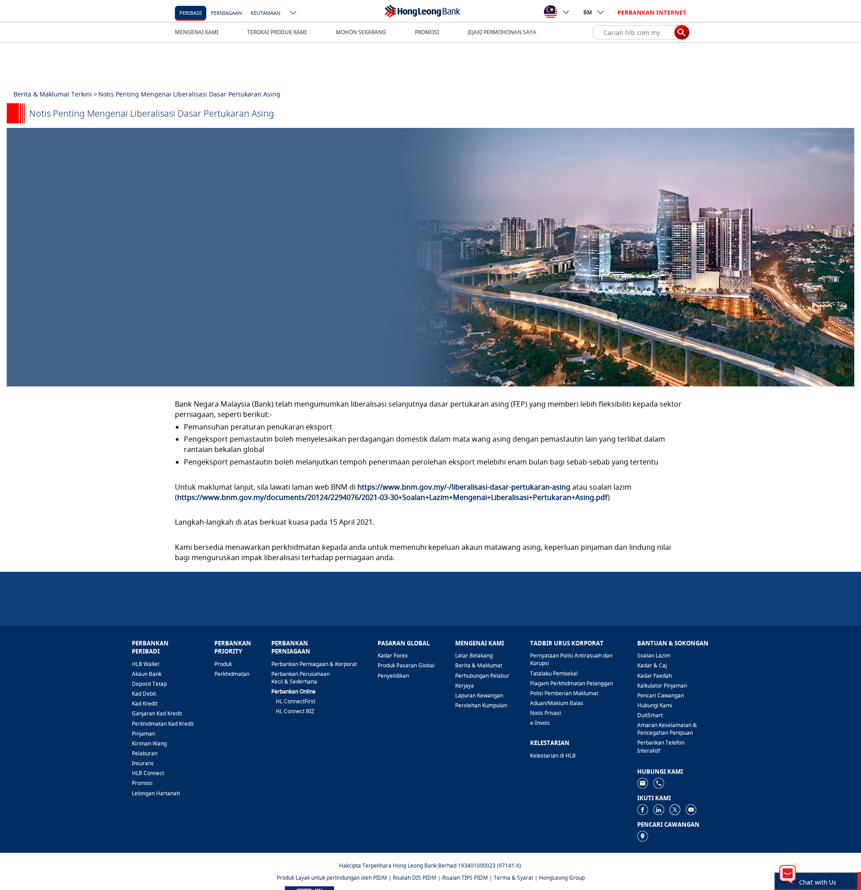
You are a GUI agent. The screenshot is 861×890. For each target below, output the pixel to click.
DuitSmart (650, 715)
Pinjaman (143, 733)
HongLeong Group (562, 877)
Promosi (142, 783)
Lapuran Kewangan (479, 695)
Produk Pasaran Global (406, 665)
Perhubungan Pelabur (482, 676)
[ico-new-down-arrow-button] (294, 13)
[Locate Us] (642, 835)
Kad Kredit (144, 703)
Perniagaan (226, 12)
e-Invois (540, 723)
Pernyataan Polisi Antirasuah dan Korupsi (571, 659)
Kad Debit (144, 693)
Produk (223, 664)
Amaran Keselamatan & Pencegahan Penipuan (667, 729)
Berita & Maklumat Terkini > (55, 94)
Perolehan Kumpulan (481, 705)
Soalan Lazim (653, 655)
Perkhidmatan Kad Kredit (163, 724)
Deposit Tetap (149, 684)
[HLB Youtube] (691, 809)
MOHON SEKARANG (361, 32)
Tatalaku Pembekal (554, 673)
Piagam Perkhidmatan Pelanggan (571, 683)
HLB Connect (148, 773)
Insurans (143, 763)
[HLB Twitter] (675, 809)
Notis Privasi (545, 713)
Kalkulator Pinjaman (662, 685)
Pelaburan (144, 753)
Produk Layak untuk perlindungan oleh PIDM (332, 877)
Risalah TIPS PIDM (465, 877)
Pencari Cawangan (660, 695)
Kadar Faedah (654, 676)
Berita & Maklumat (478, 665)
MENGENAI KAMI (196, 32)
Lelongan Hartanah (156, 793)
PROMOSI (427, 32)
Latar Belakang (474, 655)
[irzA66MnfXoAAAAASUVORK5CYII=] (658, 782)
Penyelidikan (393, 676)
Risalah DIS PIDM (414, 877)
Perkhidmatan (231, 674)
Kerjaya (464, 685)
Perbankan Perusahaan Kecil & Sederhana (300, 677)
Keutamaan (265, 12)
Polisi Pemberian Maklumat (564, 693)
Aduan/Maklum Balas (556, 703)
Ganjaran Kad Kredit (157, 713)
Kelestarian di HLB (553, 755)
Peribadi (190, 12)
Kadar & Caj (652, 665)
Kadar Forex (393, 655)
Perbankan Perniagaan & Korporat (314, 664)
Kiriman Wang (149, 743)
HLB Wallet (145, 664)
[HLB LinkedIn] (658, 809)
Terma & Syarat (513, 877)
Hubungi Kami (654, 705)
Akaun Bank (146, 674)
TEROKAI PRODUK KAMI (277, 32)
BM (587, 12)
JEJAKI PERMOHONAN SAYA (502, 32)
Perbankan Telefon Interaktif (660, 746)
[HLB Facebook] (642, 809)
